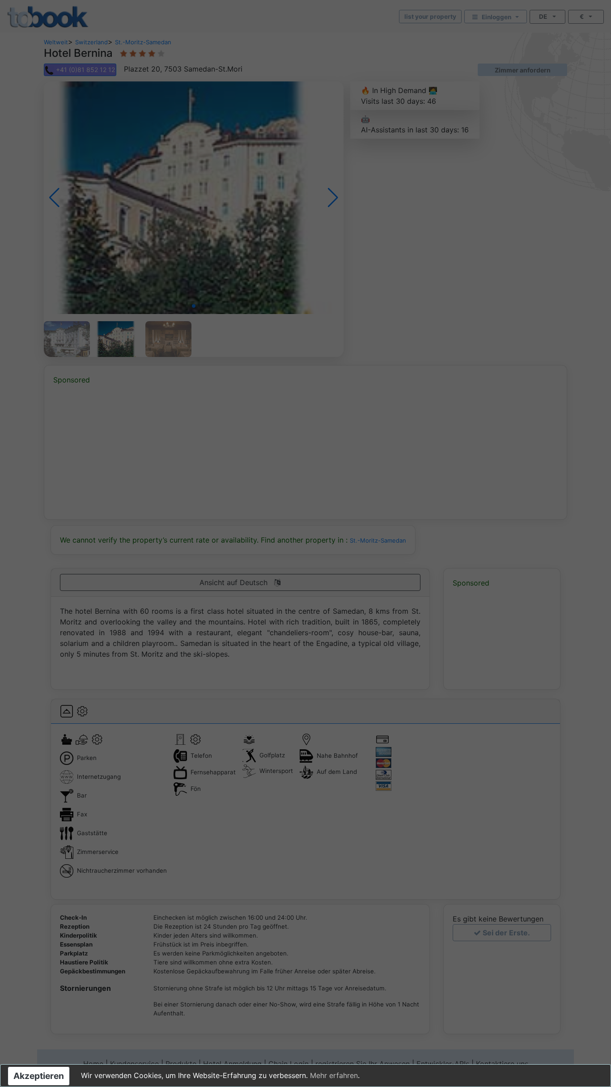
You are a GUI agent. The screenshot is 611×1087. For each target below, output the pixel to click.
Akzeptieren (38, 1075)
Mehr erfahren (334, 1075)
